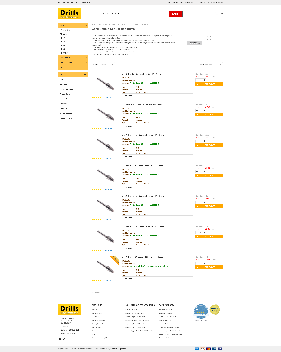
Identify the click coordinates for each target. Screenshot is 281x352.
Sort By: (201, 64)
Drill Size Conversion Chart (134, 313)
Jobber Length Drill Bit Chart (135, 317)
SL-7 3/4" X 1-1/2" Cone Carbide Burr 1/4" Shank (142, 257)
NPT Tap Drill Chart (165, 320)
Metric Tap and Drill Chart (167, 317)
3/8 (65, 49)
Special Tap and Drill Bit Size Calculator (172, 331)
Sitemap (96, 349)
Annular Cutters (65, 94)
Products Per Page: (99, 64)
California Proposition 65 (119, 349)
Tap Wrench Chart (165, 338)
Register (221, 2)
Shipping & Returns (98, 320)
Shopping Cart (97, 313)
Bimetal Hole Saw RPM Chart (135, 327)
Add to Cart (210, 84)
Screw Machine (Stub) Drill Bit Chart (137, 320)
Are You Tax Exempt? (99, 338)
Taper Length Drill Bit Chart (134, 324)
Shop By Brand (97, 327)
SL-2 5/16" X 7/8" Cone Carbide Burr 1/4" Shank (142, 105)
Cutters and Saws (66, 89)
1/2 (65, 38)
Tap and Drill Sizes (165, 313)
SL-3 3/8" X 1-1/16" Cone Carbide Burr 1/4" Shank (143, 135)
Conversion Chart (131, 310)
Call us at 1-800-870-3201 (70, 330)
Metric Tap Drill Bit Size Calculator (170, 334)
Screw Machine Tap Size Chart (169, 327)
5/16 (65, 53)
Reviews (95, 331)
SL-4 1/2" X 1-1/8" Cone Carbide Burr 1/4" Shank (142, 166)
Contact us (64, 326)
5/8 (65, 34)
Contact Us (95, 317)
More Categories (66, 113)
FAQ (93, 334)
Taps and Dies (65, 84)
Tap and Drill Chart (165, 310)
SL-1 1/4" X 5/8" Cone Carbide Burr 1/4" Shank (141, 74)
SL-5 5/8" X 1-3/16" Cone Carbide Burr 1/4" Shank (143, 196)
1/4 (65, 42)
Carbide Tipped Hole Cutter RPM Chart (138, 331)
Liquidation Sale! (66, 118)
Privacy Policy (105, 349)
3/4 (65, 45)
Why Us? (95, 310)
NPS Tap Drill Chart (165, 324)
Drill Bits (63, 79)
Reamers (63, 104)
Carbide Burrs (65, 99)
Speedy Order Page (98, 324)
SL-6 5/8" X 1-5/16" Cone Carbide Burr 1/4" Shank (143, 227)
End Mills (63, 108)
